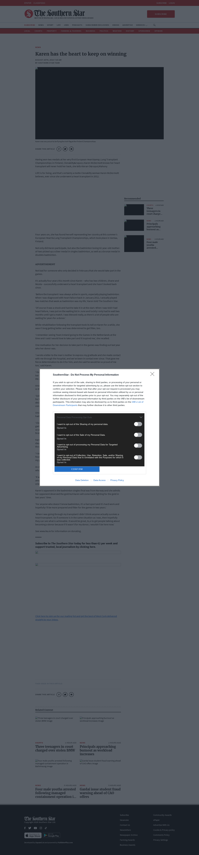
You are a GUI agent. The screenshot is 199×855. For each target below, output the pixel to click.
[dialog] (99, 427)
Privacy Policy (117, 480)
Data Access (99, 480)
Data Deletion (82, 480)
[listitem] (99, 417)
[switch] (138, 424)
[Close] (153, 375)
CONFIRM (77, 469)
